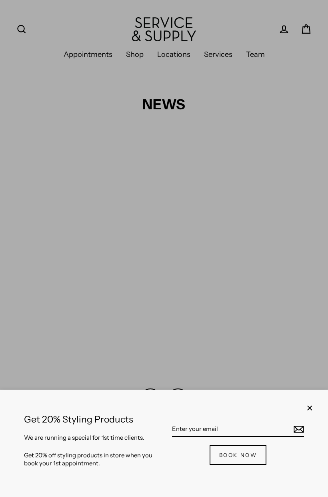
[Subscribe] (297, 429)
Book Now (238, 455)
